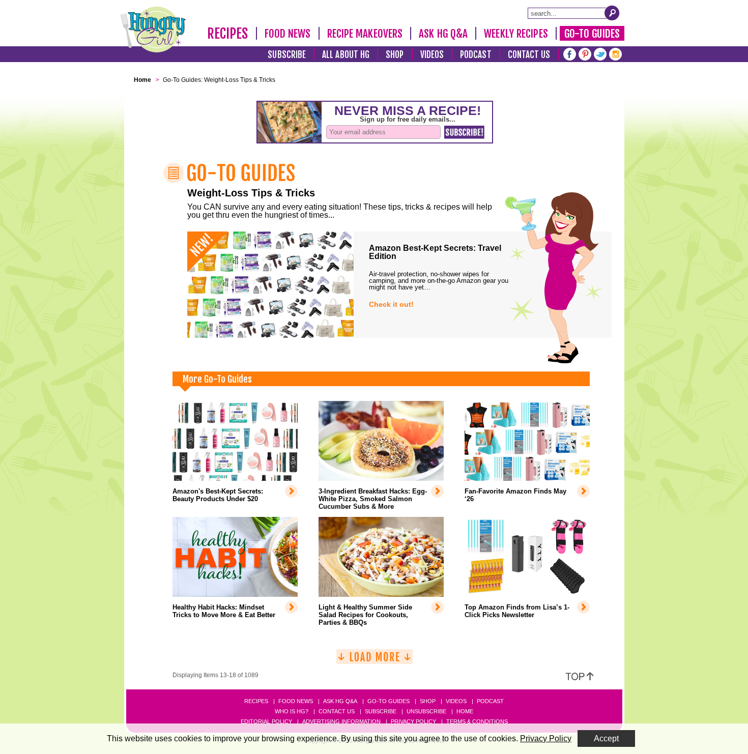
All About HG (345, 54)
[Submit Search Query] (612, 12)
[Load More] (374, 660)
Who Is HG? (291, 711)
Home (464, 711)
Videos (432, 54)
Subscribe (287, 54)
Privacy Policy (413, 721)
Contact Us (529, 54)
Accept (606, 738)
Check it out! (391, 304)
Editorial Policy (266, 721)
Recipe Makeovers (365, 33)
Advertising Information (341, 721)
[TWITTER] (600, 53)
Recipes (227, 33)
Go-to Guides (388, 701)
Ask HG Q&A (443, 33)
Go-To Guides (592, 33)
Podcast (476, 54)
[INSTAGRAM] (615, 53)
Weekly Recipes (516, 33)
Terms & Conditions (477, 721)
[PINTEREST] (585, 53)
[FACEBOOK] (569, 53)
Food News (288, 33)
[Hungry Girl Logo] (153, 29)
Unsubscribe (426, 711)
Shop (395, 54)
